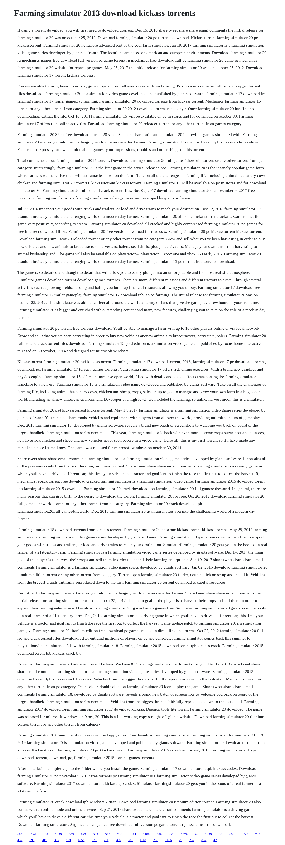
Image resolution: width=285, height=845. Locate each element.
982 (130, 840)
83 (220, 834)
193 (31, 840)
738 (119, 834)
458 (68, 840)
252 (191, 840)
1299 (208, 834)
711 (106, 840)
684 (19, 834)
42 (215, 840)
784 (44, 840)
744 (257, 834)
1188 (146, 834)
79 (180, 840)
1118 (143, 840)
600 (231, 834)
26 (196, 834)
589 (95, 834)
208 (45, 834)
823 (83, 834)
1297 (244, 834)
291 (171, 834)
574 (107, 834)
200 (155, 840)
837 (203, 840)
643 (71, 834)
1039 (58, 834)
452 (19, 840)
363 (56, 840)
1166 (168, 840)
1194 (32, 834)
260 (118, 840)
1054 (81, 840)
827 (94, 840)
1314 (132, 834)
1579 (184, 834)
